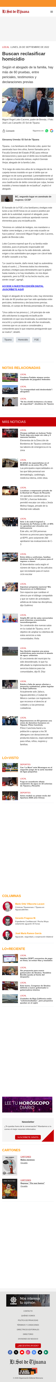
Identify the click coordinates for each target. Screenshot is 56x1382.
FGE (36, 340)
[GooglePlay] (46, 1352)
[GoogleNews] (34, 1352)
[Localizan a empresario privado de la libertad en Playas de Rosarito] (10, 500)
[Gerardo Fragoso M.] (7, 920)
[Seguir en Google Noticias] (51, 130)
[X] (16, 1352)
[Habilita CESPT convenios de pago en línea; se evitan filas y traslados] (10, 958)
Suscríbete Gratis (27, 1137)
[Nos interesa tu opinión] (28, 1300)
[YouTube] (22, 1352)
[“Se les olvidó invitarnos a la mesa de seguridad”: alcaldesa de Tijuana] (10, 401)
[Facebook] (10, 1352)
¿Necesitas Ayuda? (28, 1345)
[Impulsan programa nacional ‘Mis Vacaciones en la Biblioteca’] (10, 596)
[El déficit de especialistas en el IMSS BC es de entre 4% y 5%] (10, 471)
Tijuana (8, 340)
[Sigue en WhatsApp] (47, 130)
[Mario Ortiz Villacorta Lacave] (7, 906)
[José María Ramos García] (7, 934)
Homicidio (23, 340)
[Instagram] (28, 1352)
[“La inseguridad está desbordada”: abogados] (10, 389)
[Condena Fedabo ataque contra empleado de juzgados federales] (10, 377)
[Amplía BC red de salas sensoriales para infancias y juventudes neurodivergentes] (10, 628)
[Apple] (40, 1352)
